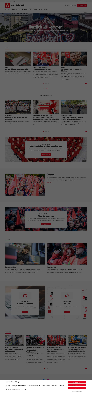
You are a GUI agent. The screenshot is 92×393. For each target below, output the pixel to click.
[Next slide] (86, 83)
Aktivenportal (10, 1)
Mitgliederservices (45, 224)
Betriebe (35, 9)
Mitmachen (24, 9)
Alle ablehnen (76, 388)
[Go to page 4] (48, 83)
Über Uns (7, 9)
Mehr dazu (45, 88)
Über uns (49, 182)
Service (40, 9)
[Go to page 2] (45, 83)
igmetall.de (82, 1)
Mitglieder (15, 1)
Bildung (45, 9)
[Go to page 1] (43, 83)
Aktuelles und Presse (15, 9)
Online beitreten (45, 154)
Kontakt (75, 1)
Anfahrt (78, 1)
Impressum (80, 391)
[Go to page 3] (47, 83)
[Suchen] (65, 5)
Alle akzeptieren (76, 382)
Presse (6, 1)
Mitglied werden (81, 5)
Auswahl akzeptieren (76, 385)
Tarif (30, 9)
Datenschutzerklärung (75, 391)
